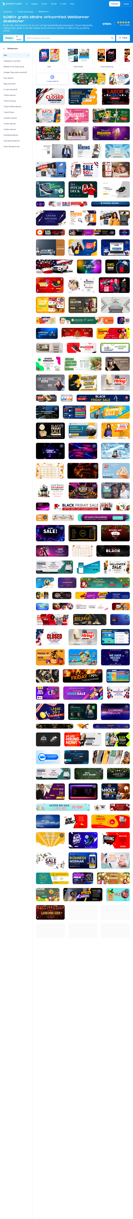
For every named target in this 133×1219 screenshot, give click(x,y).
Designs (9, 38)
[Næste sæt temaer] (129, 57)
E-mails (18, 38)
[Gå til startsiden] (10, 3)
